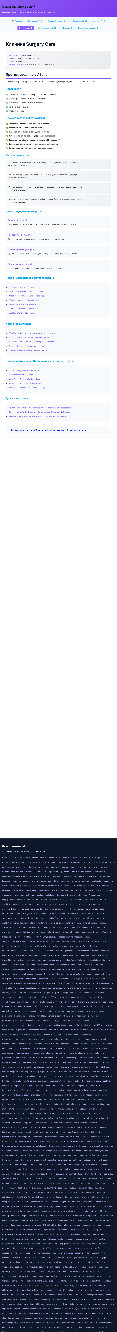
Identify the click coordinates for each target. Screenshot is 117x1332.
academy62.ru (106, 1178)
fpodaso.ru (65, 872)
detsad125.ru (7, 1164)
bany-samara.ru (25, 1299)
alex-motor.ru (36, 1160)
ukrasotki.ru (100, 872)
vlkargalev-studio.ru (25, 1304)
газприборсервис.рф (100, 1290)
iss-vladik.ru (70, 1313)
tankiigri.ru (48, 1318)
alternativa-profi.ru (41, 1327)
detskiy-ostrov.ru (56, 1109)
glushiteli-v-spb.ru (65, 1239)
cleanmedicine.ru (79, 1016)
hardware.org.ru (9, 1132)
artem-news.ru (36, 1183)
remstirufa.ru (56, 1039)
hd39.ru (102, 1243)
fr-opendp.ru (91, 1216)
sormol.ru (34, 881)
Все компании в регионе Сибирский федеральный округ (39, 430)
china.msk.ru (7, 1290)
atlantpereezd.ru (53, 867)
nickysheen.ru (62, 1262)
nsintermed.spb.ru (53, 1267)
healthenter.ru (76, 1044)
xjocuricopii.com (25, 1192)
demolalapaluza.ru (27, 1048)
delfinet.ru (42, 885)
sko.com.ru (109, 1146)
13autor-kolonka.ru (20, 881)
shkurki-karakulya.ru (100, 1067)
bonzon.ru (58, 1313)
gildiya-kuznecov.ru (89, 1123)
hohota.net (95, 1136)
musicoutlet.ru (98, 1285)
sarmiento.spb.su (43, 1090)
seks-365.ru (31, 1020)
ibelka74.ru (109, 1299)
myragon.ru (82, 1178)
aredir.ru (79, 1327)
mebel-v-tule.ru (94, 1183)
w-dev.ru (82, 1099)
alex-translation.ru (60, 1257)
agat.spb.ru (81, 1127)
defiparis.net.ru (83, 1313)
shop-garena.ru (8, 899)
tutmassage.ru (25, 1071)
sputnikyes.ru (56, 1113)
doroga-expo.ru (54, 1016)
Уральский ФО (99, 21)
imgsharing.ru (21, 1030)
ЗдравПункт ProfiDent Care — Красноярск (28, 296)
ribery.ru (66, 1016)
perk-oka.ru (82, 988)
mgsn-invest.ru (62, 1299)
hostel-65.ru (53, 881)
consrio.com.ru (59, 1085)
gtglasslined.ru (56, 1206)
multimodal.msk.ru (10, 1118)
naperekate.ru (68, 946)
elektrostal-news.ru (99, 867)
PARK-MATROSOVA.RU (65, 1127)
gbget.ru (44, 1011)
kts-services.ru (27, 918)
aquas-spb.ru (8, 1262)
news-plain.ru (64, 997)
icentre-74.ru (78, 1243)
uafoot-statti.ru (86, 913)
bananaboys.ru (98, 1253)
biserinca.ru (49, 1183)
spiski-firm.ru (55, 1062)
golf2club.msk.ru (70, 1113)
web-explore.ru (18, 862)
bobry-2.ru (34, 1262)
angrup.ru (46, 1132)
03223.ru (6, 858)
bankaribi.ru (47, 955)
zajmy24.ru (26, 937)
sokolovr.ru (88, 1048)
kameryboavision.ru (10, 1127)
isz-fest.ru (60, 1118)
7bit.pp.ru (27, 1123)
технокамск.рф (81, 1281)
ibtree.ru (73, 1318)
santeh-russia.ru (70, 1188)
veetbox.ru (52, 858)
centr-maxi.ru (102, 1327)
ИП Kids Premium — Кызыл (21, 375)
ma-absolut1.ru (22, 997)
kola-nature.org (67, 1285)
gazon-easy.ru (8, 1169)
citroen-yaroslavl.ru (26, 1253)
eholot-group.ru (23, 1225)
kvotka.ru (6, 1081)
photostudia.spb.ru (67, 1178)
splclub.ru (31, 1016)
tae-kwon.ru (46, 1085)
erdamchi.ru (69, 1039)
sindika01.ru (7, 923)
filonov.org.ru (67, 1281)
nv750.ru (84, 1006)
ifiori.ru (103, 1211)
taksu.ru (87, 1025)
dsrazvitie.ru (89, 1202)
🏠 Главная (17, 21)
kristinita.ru (49, 1044)
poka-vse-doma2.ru (39, 909)
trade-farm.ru (107, 1002)
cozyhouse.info (8, 1304)
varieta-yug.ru (98, 909)
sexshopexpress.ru (106, 862)
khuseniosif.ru (74, 1271)
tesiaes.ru (48, 1123)
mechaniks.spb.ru (94, 1229)
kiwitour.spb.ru (90, 1295)
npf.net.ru (17, 1123)
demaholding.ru (9, 988)
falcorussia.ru (65, 1071)
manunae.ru (34, 1011)
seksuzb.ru (31, 960)
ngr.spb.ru (25, 1099)
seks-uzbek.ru (21, 876)
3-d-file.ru (6, 904)
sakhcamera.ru (35, 1076)
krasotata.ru (25, 858)
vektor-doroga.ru (77, 885)
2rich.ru (42, 881)
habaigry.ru (24, 1118)
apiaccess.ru (58, 1174)
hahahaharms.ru (19, 904)
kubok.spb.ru (96, 1132)
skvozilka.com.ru (53, 1322)
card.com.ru (59, 1123)
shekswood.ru (22, 1295)
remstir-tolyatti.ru (57, 1048)
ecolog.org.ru (39, 1071)
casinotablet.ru (72, 1034)
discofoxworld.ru (61, 890)
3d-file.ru (52, 913)
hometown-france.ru (66, 895)
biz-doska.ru (76, 1030)
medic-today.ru (75, 1025)
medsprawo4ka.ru (82, 937)
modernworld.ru (103, 1220)
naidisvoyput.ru (47, 1299)
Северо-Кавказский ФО (88, 28)
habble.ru (17, 885)
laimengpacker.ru (32, 1202)
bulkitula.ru (51, 895)
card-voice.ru (51, 983)
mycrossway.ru (59, 1248)
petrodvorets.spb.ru (35, 1267)
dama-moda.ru (8, 1225)
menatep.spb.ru (9, 1322)
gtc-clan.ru (95, 1308)
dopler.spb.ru (107, 1169)
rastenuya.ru (32, 862)
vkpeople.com (33, 1271)
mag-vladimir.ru (65, 1295)
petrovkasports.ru (97, 1011)
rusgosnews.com (39, 1099)
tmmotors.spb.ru (9, 1192)
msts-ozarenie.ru (63, 1169)
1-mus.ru (102, 923)
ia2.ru (98, 1081)
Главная (5, 12)
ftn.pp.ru (6, 1202)
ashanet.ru (95, 1002)
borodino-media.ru (10, 1034)
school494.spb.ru (86, 1095)
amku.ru (107, 1313)
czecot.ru (92, 1267)
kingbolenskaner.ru (20, 1160)
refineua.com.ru (33, 1229)
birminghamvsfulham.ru (34, 1067)
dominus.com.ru (61, 1318)
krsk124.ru (85, 1132)
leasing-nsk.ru (91, 1243)
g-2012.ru (85, 904)
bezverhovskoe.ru (93, 1174)
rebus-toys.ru (40, 932)
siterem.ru (49, 1164)
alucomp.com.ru (9, 1327)
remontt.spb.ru (51, 1178)
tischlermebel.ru (36, 1295)
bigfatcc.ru (7, 885)
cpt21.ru (106, 1081)
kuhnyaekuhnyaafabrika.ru (98, 960)
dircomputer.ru (62, 1044)
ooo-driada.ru (102, 1160)
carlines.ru (106, 1155)
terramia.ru (93, 1178)
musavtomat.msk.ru (42, 1192)
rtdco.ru (102, 978)
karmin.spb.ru (8, 1295)
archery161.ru (94, 1085)
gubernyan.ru (42, 1206)
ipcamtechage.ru (9, 1234)
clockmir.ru (74, 1262)
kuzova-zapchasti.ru (50, 1202)
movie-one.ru (69, 988)
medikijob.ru (37, 1178)
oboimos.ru (7, 1211)
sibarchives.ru (107, 988)
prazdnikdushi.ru (39, 858)
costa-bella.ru (30, 1081)
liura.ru (110, 890)
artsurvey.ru (69, 1327)
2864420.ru (106, 932)
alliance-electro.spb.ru (53, 1076)
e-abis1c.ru (99, 913)
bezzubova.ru (43, 1155)
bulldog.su (19, 1290)
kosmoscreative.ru (10, 1146)
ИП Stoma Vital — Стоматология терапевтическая (31, 342)
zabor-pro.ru (106, 1197)
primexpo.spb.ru (73, 1081)
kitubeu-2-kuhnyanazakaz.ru (14, 951)
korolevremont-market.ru (13, 872)
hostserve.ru (65, 881)
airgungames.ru (56, 909)
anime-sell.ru (73, 1290)
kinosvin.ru (32, 1104)
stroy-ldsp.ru (42, 1234)
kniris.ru (22, 1271)
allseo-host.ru (70, 909)
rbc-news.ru (91, 876)
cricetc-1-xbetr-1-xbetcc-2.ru (29, 899)
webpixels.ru (7, 1267)
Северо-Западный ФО (57, 21)
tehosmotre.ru (84, 909)
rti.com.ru (24, 1183)
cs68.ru (5, 955)
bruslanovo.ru (37, 1164)
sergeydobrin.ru (102, 1150)
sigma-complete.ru (86, 1220)
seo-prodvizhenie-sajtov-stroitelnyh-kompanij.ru (23, 983)
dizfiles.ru (101, 997)
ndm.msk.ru (30, 1174)
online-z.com (7, 1141)
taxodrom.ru (77, 1202)
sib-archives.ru (87, 918)
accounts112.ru (80, 899)
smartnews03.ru (46, 890)
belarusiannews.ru (78, 1304)
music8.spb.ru (73, 1132)
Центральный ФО (35, 21)
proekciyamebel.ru (40, 1197)
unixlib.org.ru (99, 1318)
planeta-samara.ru (46, 1002)
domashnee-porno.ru (38, 1030)
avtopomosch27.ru (38, 997)
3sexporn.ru (7, 932)
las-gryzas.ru (97, 1313)
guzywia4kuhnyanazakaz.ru (50, 960)
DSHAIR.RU (99, 1188)
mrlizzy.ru (87, 1234)
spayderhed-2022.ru (72, 992)
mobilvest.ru (52, 1141)
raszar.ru (57, 955)
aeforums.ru (84, 1113)
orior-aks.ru (67, 1155)
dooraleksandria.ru (56, 923)
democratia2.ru (64, 1225)
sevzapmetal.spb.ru (30, 1220)
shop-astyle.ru (52, 1276)
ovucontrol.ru (44, 1020)
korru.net (31, 1090)
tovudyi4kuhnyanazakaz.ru (13, 960)
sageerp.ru (65, 1202)
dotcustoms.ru (8, 1006)
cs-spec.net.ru (47, 1229)
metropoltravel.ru (90, 1030)
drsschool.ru (107, 1174)
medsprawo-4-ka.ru (90, 932)
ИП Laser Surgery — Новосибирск (24, 370)
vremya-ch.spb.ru (68, 1211)
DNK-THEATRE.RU (77, 1229)
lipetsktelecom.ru (99, 955)
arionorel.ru (62, 1271)
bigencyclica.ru (8, 1090)
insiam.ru (71, 1085)
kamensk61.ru (41, 1281)
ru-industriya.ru (83, 1020)
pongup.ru (89, 890)
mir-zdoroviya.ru (22, 1164)
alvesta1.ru (82, 1109)
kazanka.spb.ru (72, 1123)
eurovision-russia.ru (47, 862)
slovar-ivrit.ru (94, 1016)
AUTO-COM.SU (82, 1136)
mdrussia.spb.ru (103, 1276)
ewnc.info (70, 1118)
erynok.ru (60, 1057)
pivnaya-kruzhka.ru (106, 1044)
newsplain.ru (103, 1006)
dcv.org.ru (22, 1216)
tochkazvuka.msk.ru (11, 1155)
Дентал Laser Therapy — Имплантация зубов (29, 337)
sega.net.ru (7, 1308)
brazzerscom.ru (66, 937)
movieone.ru (87, 992)
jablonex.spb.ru (104, 1225)
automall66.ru (51, 1295)
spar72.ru (38, 1318)
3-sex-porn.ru (8, 927)
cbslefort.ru (98, 1248)
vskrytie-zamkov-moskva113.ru (76, 955)
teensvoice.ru (8, 1030)
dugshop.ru (58, 1095)
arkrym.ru (39, 1044)
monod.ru (6, 1281)
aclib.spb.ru (36, 1243)
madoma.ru (71, 1011)
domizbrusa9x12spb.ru (26, 1006)
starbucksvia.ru (29, 885)
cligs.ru (105, 1308)
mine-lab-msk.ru (90, 923)
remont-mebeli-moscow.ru (13, 1039)
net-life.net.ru (8, 1076)
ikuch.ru (36, 1211)
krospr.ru (6, 881)
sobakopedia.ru (47, 1118)
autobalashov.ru (29, 1062)
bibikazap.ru (7, 1313)
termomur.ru (32, 1039)
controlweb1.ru (82, 1076)
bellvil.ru (49, 1313)
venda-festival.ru (21, 923)
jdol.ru (78, 1048)
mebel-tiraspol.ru (9, 1276)
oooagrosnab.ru (52, 872)
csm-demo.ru (23, 909)
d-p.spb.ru (82, 1146)
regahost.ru (19, 1085)
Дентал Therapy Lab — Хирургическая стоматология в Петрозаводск (40, 408)
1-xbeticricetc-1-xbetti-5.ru (88, 895)
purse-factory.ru (36, 927)
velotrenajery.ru (93, 885)
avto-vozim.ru (22, 1076)
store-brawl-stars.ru (11, 918)
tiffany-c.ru (54, 1146)
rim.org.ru (69, 1197)
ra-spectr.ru (95, 1281)
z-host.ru (32, 946)
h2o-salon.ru (44, 1104)
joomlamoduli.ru (66, 1253)
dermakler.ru (56, 1327)
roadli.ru (33, 1002)
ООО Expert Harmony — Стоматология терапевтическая (34, 333)
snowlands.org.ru (56, 1234)
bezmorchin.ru (88, 1081)
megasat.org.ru (81, 1239)
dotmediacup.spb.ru (90, 1271)
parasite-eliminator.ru (67, 1220)
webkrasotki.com (27, 1109)
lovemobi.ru (83, 1322)
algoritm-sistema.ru (95, 1053)
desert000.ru (83, 1211)
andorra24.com (90, 1206)
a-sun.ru (31, 1234)
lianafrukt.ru (18, 1257)
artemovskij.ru (94, 1169)
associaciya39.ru (57, 1081)
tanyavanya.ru (42, 1048)
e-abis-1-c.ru (101, 918)
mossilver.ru (77, 1150)
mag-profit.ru (65, 1243)
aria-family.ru (22, 1002)
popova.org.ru (21, 1313)
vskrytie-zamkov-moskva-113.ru (66, 941)
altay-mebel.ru (61, 1229)
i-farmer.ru (76, 1225)
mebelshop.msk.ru (77, 1141)
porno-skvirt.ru (104, 876)
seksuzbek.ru (8, 876)
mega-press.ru (101, 858)
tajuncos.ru (83, 1011)
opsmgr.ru (63, 904)
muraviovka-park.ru (100, 1039)
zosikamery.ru (51, 1136)
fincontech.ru (99, 927)
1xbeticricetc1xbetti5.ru (68, 913)
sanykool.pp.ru (85, 1318)
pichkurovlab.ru (60, 1025)
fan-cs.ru (58, 1188)
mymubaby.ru (101, 1095)
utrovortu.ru (43, 1062)
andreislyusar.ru (9, 992)
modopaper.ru (21, 1011)
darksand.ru (28, 932)
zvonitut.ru (45, 1053)
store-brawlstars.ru (38, 923)
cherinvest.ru (42, 1109)
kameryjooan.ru (79, 1169)
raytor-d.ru (30, 913)
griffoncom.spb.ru (28, 1127)
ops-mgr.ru (96, 904)
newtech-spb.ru (101, 1048)
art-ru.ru (93, 1322)
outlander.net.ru (47, 1290)
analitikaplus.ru (24, 1136)
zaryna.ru (61, 1034)
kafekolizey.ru (92, 1164)
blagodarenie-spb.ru (11, 937)
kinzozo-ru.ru (106, 1076)
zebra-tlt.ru (32, 1057)
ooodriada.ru (106, 1281)
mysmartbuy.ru (62, 1002)
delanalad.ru (90, 997)
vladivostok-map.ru (18, 955)
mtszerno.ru (36, 1239)
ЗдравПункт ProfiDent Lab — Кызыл (25, 383)
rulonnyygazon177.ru (68, 983)
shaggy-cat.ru (51, 904)
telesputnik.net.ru (55, 1308)
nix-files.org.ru (8, 1113)
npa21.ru (55, 1211)
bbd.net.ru (63, 1141)
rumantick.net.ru (22, 1239)
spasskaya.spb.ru (9, 1271)
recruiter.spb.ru (58, 1132)
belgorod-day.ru (35, 1025)
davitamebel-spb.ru (10, 1150)
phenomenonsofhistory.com (35, 1308)
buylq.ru (103, 1257)
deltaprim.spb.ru (73, 1104)
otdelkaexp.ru (39, 1141)
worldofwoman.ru (9, 1044)
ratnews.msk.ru (43, 1253)
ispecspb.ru (7, 1085)
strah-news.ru (63, 862)
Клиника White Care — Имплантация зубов (28, 350)
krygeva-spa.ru (22, 1095)
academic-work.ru (82, 1253)
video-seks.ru (34, 955)
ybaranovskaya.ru (86, 1192)
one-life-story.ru (51, 899)
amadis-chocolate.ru (81, 1067)
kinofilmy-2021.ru (9, 1048)
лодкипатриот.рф (76, 1164)
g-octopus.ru (94, 988)
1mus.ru (17, 932)
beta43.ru (29, 1257)
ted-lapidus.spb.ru (48, 1220)
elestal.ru (65, 885)
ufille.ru (15, 858)
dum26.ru (67, 1216)
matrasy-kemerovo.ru (79, 1002)
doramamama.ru (83, 1039)
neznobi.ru (108, 881)
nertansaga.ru (77, 997)
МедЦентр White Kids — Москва (23, 313)
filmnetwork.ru (8, 1104)
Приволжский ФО (79, 21)
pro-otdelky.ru (87, 872)
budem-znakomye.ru (35, 872)
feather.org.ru (26, 1318)
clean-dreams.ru (26, 1044)
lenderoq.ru (89, 1150)
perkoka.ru (57, 988)
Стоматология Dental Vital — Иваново (26, 291)
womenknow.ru (93, 1304)
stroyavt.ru (69, 1076)
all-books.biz (24, 1276)
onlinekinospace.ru (74, 1057)
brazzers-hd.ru (19, 946)
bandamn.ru (86, 927)
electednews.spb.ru (10, 1318)
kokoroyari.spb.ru (47, 1150)
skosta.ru (22, 1234)
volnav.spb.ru (104, 1118)
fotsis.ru (24, 1150)
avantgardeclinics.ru (78, 1257)
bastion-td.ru (106, 1141)
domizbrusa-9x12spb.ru (103, 983)
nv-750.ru (52, 997)
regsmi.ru (100, 1099)
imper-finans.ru (56, 1197)
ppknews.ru (101, 1192)
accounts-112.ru (9, 909)
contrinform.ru (77, 1276)
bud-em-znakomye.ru (71, 867)
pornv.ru (41, 867)
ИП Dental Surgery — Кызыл (21, 287)
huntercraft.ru (87, 1262)
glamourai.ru (80, 1197)
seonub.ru (35, 1053)
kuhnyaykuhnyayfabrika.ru (13, 965)
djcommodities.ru (70, 1006)
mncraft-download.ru (76, 1053)
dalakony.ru (26, 1178)
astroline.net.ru (49, 1160)
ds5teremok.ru (23, 1243)
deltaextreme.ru (30, 1248)
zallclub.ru (95, 1113)
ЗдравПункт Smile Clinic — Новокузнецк (27, 387)
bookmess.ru (7, 1229)
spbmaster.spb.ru (83, 1285)
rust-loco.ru (47, 1095)
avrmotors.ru (25, 1146)
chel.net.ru (35, 1095)
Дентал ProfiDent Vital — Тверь (22, 304)
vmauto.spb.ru (38, 1276)
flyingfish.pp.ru (8, 1243)
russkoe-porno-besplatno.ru (14, 1025)
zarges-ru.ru (108, 1057)
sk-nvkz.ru (36, 1225)
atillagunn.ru (41, 913)
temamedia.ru (73, 1248)
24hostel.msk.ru (70, 1099)
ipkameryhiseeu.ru (54, 1216)
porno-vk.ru (34, 876)
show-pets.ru (31, 890)
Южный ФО (67, 28)
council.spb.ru (61, 1164)
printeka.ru (39, 1322)
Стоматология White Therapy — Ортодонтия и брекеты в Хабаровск (39, 412)
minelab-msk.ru (54, 932)
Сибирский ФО (25, 28)
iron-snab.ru (17, 1081)
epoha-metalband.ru (11, 1099)
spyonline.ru (38, 1136)
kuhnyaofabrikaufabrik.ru (86, 946)
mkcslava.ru (94, 1062)
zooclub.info (54, 1281)
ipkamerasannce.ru (79, 1299)
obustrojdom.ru (59, 1192)
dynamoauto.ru (80, 1155)
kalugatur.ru (37, 1123)
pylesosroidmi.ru (82, 1308)
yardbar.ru (77, 1295)
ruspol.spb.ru (78, 1216)
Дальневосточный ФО (47, 28)
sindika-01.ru (53, 918)
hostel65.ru (100, 890)
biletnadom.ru (87, 941)
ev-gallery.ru (74, 904)
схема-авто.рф (24, 1132)
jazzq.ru (82, 1267)
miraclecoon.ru (77, 890)
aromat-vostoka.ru (23, 1141)
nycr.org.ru (45, 1211)
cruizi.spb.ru (102, 1267)
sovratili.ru (45, 876)
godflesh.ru (7, 1057)
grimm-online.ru (32, 1290)
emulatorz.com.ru (106, 1322)
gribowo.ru (30, 895)
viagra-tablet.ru (51, 927)
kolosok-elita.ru (32, 1085)
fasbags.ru (63, 927)
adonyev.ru (79, 876)
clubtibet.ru (55, 1155)
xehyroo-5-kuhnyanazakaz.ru (41, 951)
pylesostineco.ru (48, 1169)
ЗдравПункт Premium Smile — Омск (24, 379)
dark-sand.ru (41, 918)
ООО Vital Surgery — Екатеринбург (24, 300)
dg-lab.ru (37, 1132)
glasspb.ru (6, 895)
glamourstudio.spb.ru (50, 1285)
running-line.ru (8, 1095)
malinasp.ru (21, 1104)
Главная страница (77, 430)
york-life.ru (41, 1016)
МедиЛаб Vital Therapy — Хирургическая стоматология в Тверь (37, 416)
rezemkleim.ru (8, 1053)
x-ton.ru (92, 1006)
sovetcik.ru (72, 1192)
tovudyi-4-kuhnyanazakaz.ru (45, 937)
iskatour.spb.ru (90, 1090)
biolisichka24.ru (58, 1053)
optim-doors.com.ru (22, 1211)
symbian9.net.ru (86, 1188)
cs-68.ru (59, 951)
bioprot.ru (17, 1248)
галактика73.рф (96, 1146)
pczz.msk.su (20, 1267)
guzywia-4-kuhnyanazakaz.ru (77, 951)
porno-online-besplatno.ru (13, 1016)
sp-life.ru (64, 918)
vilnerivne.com (21, 1262)
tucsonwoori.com (42, 1257)
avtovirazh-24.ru (70, 1267)
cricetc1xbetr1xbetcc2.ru (13, 913)
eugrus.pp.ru (43, 1081)
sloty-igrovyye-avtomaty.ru (63, 1020)
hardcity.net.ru (102, 1202)
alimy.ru (105, 1136)
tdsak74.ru (94, 1076)
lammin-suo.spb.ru (75, 1090)
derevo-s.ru (65, 1276)
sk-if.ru (54, 1253)
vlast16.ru (21, 1090)
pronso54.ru (107, 885)
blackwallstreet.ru (106, 1206)
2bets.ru (104, 1062)
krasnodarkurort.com (65, 1183)
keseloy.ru (85, 1290)
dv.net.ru (17, 1308)
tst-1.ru (40, 904)
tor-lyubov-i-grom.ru (52, 992)
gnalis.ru (40, 895)
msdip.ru (70, 1048)
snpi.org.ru (103, 1090)
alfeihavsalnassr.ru (57, 1011)
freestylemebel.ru (9, 1299)
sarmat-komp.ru (53, 1067)
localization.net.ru (97, 1239)
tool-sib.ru (22, 1188)
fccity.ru (35, 1285)
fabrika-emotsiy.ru (46, 1127)
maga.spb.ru (61, 1290)
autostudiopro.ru (9, 867)
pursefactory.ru (35, 992)
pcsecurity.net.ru (9, 1188)
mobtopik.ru (108, 1183)
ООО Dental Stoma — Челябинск (23, 309)
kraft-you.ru (88, 858)
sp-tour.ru (48, 1188)
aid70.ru (5, 1174)
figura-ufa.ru (51, 1304)
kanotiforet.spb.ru (10, 1071)
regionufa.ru (37, 1034)
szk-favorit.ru (94, 1155)
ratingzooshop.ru (44, 1174)
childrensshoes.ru (73, 1234)
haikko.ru (35, 1118)
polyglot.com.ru (75, 1160)
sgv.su (109, 1104)
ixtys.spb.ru (25, 1285)
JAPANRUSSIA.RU (23, 1197)
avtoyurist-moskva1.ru (97, 1127)
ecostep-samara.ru (69, 1146)
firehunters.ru (18, 895)
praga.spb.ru (52, 1071)
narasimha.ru (56, 1006)
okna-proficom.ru (46, 1057)
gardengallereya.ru (10, 1183)
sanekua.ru (7, 1257)
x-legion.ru (74, 918)
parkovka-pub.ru (69, 1322)
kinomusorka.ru (80, 1062)
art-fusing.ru (86, 1248)
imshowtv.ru (81, 1183)
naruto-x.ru (22, 992)
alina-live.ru (63, 1304)
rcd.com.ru (7, 1248)
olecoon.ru (56, 876)
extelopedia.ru (59, 1090)
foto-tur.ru (64, 1030)
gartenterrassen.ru (25, 1322)
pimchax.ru (7, 946)
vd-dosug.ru (68, 876)
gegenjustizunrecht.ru (11, 1062)
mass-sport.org (90, 1225)
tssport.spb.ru (76, 1206)
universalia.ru (86, 1034)
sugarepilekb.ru (22, 1169)
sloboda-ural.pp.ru (66, 1136)
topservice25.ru (28, 1206)
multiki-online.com (10, 1109)
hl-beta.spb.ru (71, 1095)
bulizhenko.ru (8, 1239)
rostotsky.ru (25, 1034)
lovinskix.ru (19, 890)
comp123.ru (97, 1025)
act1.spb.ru (62, 1160)
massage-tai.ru (22, 1053)
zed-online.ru (100, 941)
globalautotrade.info (75, 1174)
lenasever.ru (7, 890)
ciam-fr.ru (77, 858)
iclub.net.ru (104, 1164)
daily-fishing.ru (49, 1239)
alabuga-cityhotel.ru (27, 867)
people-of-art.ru (28, 1155)
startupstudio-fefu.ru (92, 1057)
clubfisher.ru (44, 1039)
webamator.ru (8, 997)
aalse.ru (20, 988)
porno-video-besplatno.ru (13, 1020)
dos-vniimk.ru (108, 1304)
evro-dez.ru (100, 992)
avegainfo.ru (82, 1085)
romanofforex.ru (9, 1136)
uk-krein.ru (29, 1281)
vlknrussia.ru (106, 951)
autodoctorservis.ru (80, 1071)
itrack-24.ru (92, 862)
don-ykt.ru (108, 1025)
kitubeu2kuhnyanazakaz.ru (48, 946)
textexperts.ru (90, 1044)
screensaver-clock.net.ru (86, 1118)
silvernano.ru (53, 885)
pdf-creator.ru (95, 1109)
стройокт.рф (100, 1262)
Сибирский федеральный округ (23, 12)
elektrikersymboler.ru (39, 1113)
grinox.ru (35, 1169)
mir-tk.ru (95, 951)
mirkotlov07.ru (45, 1248)
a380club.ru (31, 988)
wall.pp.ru (69, 1308)
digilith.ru (48, 1025)
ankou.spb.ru (71, 1109)
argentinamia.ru (44, 988)
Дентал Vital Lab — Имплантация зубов (26, 346)
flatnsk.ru (6, 1160)
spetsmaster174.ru (36, 1216)
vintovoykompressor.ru (12, 1067)
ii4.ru (66, 1206)
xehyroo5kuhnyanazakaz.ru (14, 941)
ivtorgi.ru (94, 1211)
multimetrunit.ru (36, 1188)
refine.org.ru (17, 1281)
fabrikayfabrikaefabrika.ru (39, 941)
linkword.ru (20, 1229)
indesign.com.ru (105, 1295)
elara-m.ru (67, 1062)
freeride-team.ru (78, 862)
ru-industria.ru (20, 1057)
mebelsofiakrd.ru (100, 1234)
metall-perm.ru (17, 1174)
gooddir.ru (100, 1104)
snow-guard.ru (84, 983)
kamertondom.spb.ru (100, 1071)
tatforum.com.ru (25, 1327)
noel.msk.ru (93, 1257)
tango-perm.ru (88, 1104)
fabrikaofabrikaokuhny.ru (74, 960)
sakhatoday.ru (22, 1113)
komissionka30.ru (50, 1243)
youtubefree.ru (8, 1002)
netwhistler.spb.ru (36, 1313)
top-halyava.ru (66, 899)
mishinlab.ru (97, 881)
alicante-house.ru (96, 1299)
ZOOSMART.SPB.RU (10, 1178)
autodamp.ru (43, 1006)
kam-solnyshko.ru (106, 1216)
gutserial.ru (90, 1276)
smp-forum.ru (93, 1141)
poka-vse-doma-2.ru (97, 899)
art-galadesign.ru (40, 1146)
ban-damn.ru (21, 927)
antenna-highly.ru (73, 923)
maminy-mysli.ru (48, 1271)
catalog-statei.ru (9, 1216)
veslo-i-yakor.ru (107, 1030)
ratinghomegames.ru (11, 1206)
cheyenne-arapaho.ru (11, 1220)
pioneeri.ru (65, 1067)
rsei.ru (36, 1299)
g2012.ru (32, 904)
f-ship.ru (91, 1099)
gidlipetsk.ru (89, 1160)
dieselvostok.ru (54, 1099)
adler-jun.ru (75, 927)
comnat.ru (6, 1123)
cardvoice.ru (7, 1011)
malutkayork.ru (58, 1104)
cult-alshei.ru (7, 1197)
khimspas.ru (90, 1327)
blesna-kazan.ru (63, 1150)
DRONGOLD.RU (49, 1225)
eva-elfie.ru (53, 1030)
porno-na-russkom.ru (81, 881)
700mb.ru (40, 1304)
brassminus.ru (93, 1197)
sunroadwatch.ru (9, 1253)
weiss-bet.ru (49, 1034)
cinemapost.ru (65, 858)
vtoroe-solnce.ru (47, 1262)
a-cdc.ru (86, 867)
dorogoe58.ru (17, 1202)
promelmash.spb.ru (10, 1285)
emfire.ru (75, 872)
